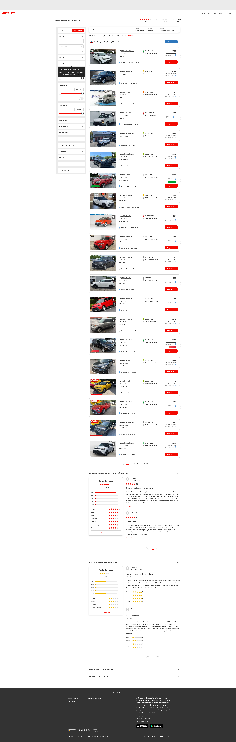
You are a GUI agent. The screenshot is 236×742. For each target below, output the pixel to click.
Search (209, 13)
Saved (214, 13)
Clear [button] (82, 51)
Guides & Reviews (94, 698)
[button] (71, 41)
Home (203, 13)
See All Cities (140, 716)
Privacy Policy (81, 736)
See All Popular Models (144, 719)
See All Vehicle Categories (144, 721)
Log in (95, 731)
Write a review (105, 533)
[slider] (60, 78)
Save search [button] (78, 30)
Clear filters (131, 35)
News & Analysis (74, 698)
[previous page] (122, 463)
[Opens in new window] (142, 726)
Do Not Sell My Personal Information (97, 736)
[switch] (80, 98)
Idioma (72, 730)
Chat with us (72, 701)
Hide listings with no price (66, 99)
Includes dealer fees (171, 53)
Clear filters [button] (64, 30)
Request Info (171, 62)
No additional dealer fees (169, 115)
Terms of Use (72, 736)
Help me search (171, 42)
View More (129, 506)
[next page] (146, 463)
